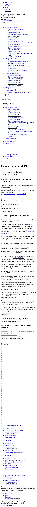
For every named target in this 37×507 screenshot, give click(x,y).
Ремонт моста (12, 39)
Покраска (8, 463)
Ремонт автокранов (14, 82)
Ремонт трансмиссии (15, 48)
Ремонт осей (12, 68)
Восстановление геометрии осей (19, 60)
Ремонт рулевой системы (16, 46)
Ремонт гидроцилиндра (16, 65)
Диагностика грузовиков (16, 29)
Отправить (4, 344)
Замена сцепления (14, 31)
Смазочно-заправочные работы (15, 475)
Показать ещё (5, 314)
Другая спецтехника (15, 85)
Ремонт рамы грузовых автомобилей (20, 43)
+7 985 (6, 21)
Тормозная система (14, 56)
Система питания (10, 469)
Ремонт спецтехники (11, 73)
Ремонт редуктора (14, 44)
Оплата (7, 7)
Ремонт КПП (12, 38)
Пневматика (9, 477)
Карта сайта (8, 9)
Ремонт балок (9, 450)
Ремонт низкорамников (15, 84)
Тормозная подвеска (11, 467)
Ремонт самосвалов (14, 75)
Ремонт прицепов (10, 58)
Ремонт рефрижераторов (16, 77)
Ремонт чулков (9, 445)
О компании (9, 2)
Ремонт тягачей (10, 87)
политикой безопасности (19, 337)
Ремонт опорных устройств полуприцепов (22, 67)
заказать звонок (17, 21)
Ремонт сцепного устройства (17, 70)
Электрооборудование (12, 480)
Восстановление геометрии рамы (19, 61)
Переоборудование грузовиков (18, 34)
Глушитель (8, 478)
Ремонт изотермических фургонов (19, 92)
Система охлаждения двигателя (15, 460)
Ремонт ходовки (13, 50)
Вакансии (8, 4)
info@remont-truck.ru (7, 16)
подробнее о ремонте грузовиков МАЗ (13, 194)
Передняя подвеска (11, 465)
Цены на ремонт (6, 455)
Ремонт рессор (9, 447)
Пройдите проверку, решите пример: (13, 338)
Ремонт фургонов (10, 90)
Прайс (7, 6)
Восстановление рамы (12, 448)
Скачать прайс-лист (11, 484)
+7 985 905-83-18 (18, 258)
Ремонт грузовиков (11, 27)
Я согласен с (15, 337)
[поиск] (19, 99)
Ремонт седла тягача (14, 89)
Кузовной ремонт (14, 32)
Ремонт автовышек (14, 80)
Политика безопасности (12, 499)
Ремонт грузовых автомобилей (11, 425)
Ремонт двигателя (14, 36)
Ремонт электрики (14, 51)
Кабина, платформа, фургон (14, 462)
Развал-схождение (10, 437)
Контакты (8, 11)
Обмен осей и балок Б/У (16, 63)
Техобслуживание (10, 482)
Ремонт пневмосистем (15, 41)
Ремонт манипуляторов (15, 79)
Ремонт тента (12, 72)
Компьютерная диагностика (14, 430)
